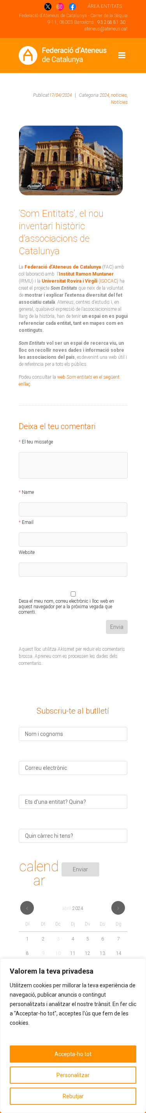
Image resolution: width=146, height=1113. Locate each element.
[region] (73, 1035)
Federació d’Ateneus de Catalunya (62, 267)
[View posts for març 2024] (27, 908)
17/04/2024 (60, 95)
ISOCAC (108, 281)
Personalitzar (73, 1075)
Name (28, 492)
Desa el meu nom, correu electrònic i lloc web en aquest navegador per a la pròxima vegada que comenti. (66, 602)
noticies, (119, 95)
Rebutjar (73, 1096)
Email (27, 522)
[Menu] (122, 55)
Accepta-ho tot (73, 1054)
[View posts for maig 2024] (118, 908)
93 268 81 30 (111, 22)
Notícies (119, 102)
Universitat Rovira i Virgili (70, 281)
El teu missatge (37, 442)
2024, (105, 95)
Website (27, 552)
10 (58, 953)
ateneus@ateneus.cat (106, 29)
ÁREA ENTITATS (105, 6)
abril (72, 908)
